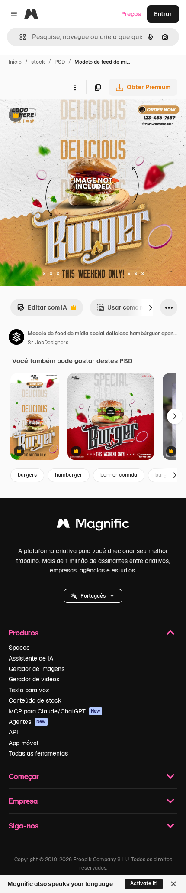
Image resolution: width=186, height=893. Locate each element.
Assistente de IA (31, 658)
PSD (60, 62)
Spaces (19, 647)
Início (15, 62)
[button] (93, 596)
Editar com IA (42, 310)
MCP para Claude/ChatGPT (54, 711)
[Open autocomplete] (19, 37)
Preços (131, 14)
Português (93, 595)
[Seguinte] (150, 307)
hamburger (68, 474)
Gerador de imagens (36, 669)
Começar (24, 776)
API (13, 732)
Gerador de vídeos (34, 679)
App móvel (23, 743)
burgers (27, 474)
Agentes (27, 722)
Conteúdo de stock (35, 700)
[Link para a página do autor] (16, 338)
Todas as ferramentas (38, 753)
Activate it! (143, 883)
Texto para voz (29, 690)
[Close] (173, 884)
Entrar (163, 14)
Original (55, 116)
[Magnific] (93, 525)
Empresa (23, 800)
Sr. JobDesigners (48, 342)
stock (38, 62)
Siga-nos (23, 825)
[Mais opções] (74, 87)
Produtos (23, 632)
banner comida (118, 474)
